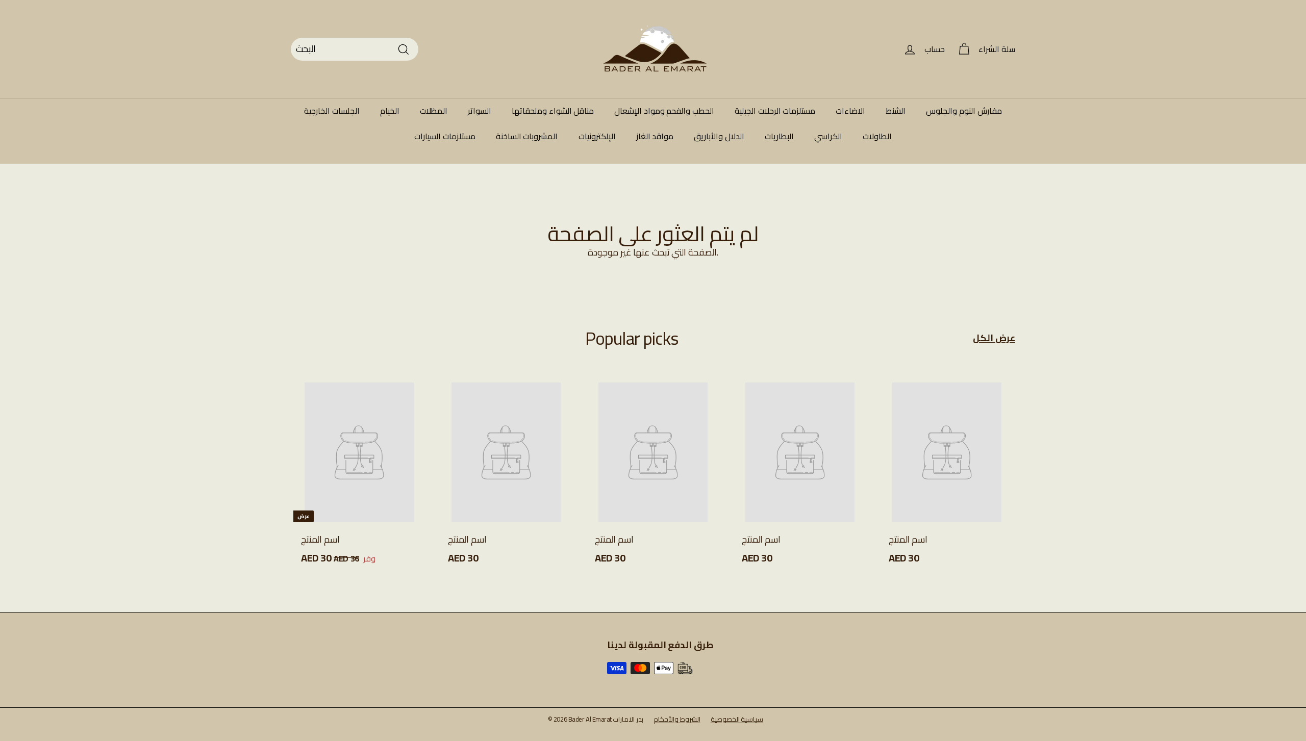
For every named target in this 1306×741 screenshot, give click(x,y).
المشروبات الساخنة (527, 136)
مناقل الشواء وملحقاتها (553, 110)
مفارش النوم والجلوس (963, 110)
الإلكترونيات (597, 136)
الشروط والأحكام (677, 719)
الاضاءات (850, 110)
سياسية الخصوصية (737, 719)
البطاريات (779, 136)
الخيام (389, 110)
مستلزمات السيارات (444, 136)
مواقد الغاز (655, 136)
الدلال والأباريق (719, 136)
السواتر (479, 110)
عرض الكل (994, 338)
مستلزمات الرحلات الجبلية (775, 110)
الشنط (896, 110)
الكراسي (828, 136)
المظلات (433, 110)
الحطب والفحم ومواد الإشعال (664, 110)
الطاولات (877, 136)
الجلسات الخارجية (332, 110)
